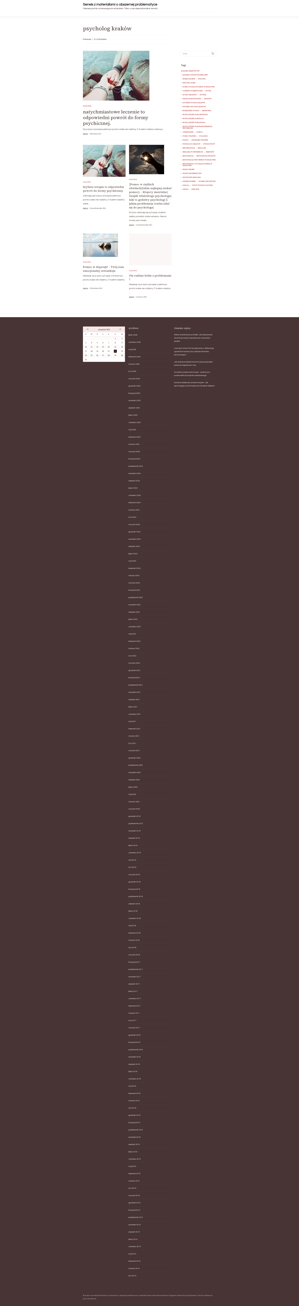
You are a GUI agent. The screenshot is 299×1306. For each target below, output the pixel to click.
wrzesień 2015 (134, 1137)
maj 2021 (132, 721)
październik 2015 (135, 1130)
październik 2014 (135, 1217)
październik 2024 (135, 466)
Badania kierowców (190, 71)
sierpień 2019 (134, 838)
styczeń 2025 (134, 452)
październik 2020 (135, 765)
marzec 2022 (133, 648)
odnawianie (188, 132)
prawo (186, 140)
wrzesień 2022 (134, 605)
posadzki (203, 136)
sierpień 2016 (134, 1064)
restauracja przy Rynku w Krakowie (199, 160)
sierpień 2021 (134, 699)
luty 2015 (132, 1188)
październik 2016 (135, 1050)
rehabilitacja (189, 148)
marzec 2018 (133, 940)
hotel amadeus (190, 95)
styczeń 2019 (134, 875)
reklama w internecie (193, 152)
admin (85, 134)
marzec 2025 (133, 444)
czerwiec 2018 (134, 918)
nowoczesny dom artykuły (195, 114)
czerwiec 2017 (134, 998)
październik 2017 (135, 969)
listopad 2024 (134, 459)
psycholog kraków (191, 144)
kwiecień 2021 (134, 729)
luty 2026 (132, 371)
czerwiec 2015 (134, 1159)
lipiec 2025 (132, 415)
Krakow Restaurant (192, 99)
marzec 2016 (133, 1101)
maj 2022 (132, 634)
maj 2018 (132, 926)
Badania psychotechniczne (195, 75)
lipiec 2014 (132, 1239)
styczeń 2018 (134, 955)
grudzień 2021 (134, 670)
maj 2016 (132, 1086)
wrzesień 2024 (134, 473)
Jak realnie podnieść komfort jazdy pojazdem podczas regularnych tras (193, 363)
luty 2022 (132, 656)
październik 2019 (135, 823)
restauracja (188, 156)
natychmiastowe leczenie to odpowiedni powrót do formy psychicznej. (115, 117)
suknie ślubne (189, 181)
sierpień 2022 (134, 612)
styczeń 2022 (134, 663)
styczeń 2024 (134, 524)
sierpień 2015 (134, 1144)
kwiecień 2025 (134, 437)
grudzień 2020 (134, 758)
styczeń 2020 (134, 809)
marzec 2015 (133, 1181)
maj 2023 (132, 561)
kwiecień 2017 (134, 1006)
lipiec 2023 (132, 554)
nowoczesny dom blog (193, 118)
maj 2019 (132, 860)
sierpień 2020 (134, 780)
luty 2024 (132, 517)
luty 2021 (132, 743)
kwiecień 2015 (134, 1173)
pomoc (199, 132)
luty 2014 (132, 1276)
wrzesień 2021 (134, 692)
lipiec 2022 (132, 619)
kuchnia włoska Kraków (194, 106)
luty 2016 (132, 1108)
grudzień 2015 (134, 1115)
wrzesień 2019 (134, 831)
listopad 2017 (134, 962)
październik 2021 (135, 685)
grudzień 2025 (134, 386)
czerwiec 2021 (134, 714)
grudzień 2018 (134, 882)
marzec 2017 (133, 1013)
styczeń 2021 (134, 750)
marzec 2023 (133, 575)
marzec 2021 (133, 736)
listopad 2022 (134, 590)
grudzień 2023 (134, 532)
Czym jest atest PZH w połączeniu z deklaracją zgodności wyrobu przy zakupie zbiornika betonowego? (194, 351)
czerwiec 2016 (134, 1079)
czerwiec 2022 (134, 627)
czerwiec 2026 (134, 342)
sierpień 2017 (134, 984)
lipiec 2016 (132, 1071)
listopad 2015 (134, 1122)
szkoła (186, 185)
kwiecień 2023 (134, 568)
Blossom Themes (197, 1295)
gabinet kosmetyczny (193, 91)
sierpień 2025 (134, 408)
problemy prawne (200, 140)
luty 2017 (132, 1020)
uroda (185, 189)
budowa (202, 79)
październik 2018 (135, 896)
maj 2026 (132, 349)
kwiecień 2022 (134, 641)
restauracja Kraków (206, 156)
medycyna (206, 110)
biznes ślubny (189, 79)
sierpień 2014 (134, 1232)
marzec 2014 (133, 1268)
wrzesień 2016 (134, 1057)
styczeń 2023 (134, 583)
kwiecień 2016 (134, 1093)
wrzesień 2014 (134, 1225)
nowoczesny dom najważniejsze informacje (197, 127)
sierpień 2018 (134, 904)
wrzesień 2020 (134, 772)
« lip (88, 329)
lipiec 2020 (132, 787)
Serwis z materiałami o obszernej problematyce (120, 4)
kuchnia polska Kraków (194, 103)
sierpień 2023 (134, 546)
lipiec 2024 (132, 488)
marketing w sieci (191, 110)
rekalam (202, 148)
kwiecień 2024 (134, 503)
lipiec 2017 (132, 991)
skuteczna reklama (192, 177)
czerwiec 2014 (134, 1246)
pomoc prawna (189, 136)
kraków (208, 99)
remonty (210, 152)
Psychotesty (209, 144)
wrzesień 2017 (134, 977)
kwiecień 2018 (134, 933)
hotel (208, 91)
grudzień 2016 (134, 1035)
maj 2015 (132, 1166)
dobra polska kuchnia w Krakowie (199, 87)
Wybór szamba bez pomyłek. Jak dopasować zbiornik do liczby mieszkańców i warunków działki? (193, 338)
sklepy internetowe (192, 173)
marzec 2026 (133, 364)
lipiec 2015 (132, 1152)
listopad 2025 (134, 393)
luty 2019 (132, 867)
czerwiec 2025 (134, 422)
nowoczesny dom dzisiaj (194, 122)
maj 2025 (132, 430)
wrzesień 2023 (134, 539)
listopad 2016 (134, 1042)
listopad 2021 (134, 678)
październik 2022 (135, 597)
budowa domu (189, 83)
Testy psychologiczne (202, 185)
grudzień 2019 (134, 816)
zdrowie (87, 106)
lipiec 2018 (132, 911)
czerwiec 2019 (134, 853)
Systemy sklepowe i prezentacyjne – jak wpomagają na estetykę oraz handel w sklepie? (194, 384)
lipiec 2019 (132, 845)
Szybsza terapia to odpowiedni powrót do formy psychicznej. (103, 189)
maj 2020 (132, 794)
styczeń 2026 (134, 379)
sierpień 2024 (134, 481)
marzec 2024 (133, 510)
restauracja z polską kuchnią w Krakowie (197, 164)
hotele (203, 95)
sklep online (188, 169)
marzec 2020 (133, 802)
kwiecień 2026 (134, 357)
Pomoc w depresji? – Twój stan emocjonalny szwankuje (103, 269)
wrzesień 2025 (134, 400)
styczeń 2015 (134, 1195)
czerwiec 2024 (134, 495)
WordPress (92, 1299)
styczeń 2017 (134, 1028)
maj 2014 (132, 1254)
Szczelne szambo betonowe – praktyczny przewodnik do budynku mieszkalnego (192, 373)
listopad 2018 (134, 889)
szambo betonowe (207, 181)
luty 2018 (132, 947)
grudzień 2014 (134, 1203)
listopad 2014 (134, 1210)
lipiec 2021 (132, 707)
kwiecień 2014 (134, 1261)
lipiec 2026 (132, 335)
